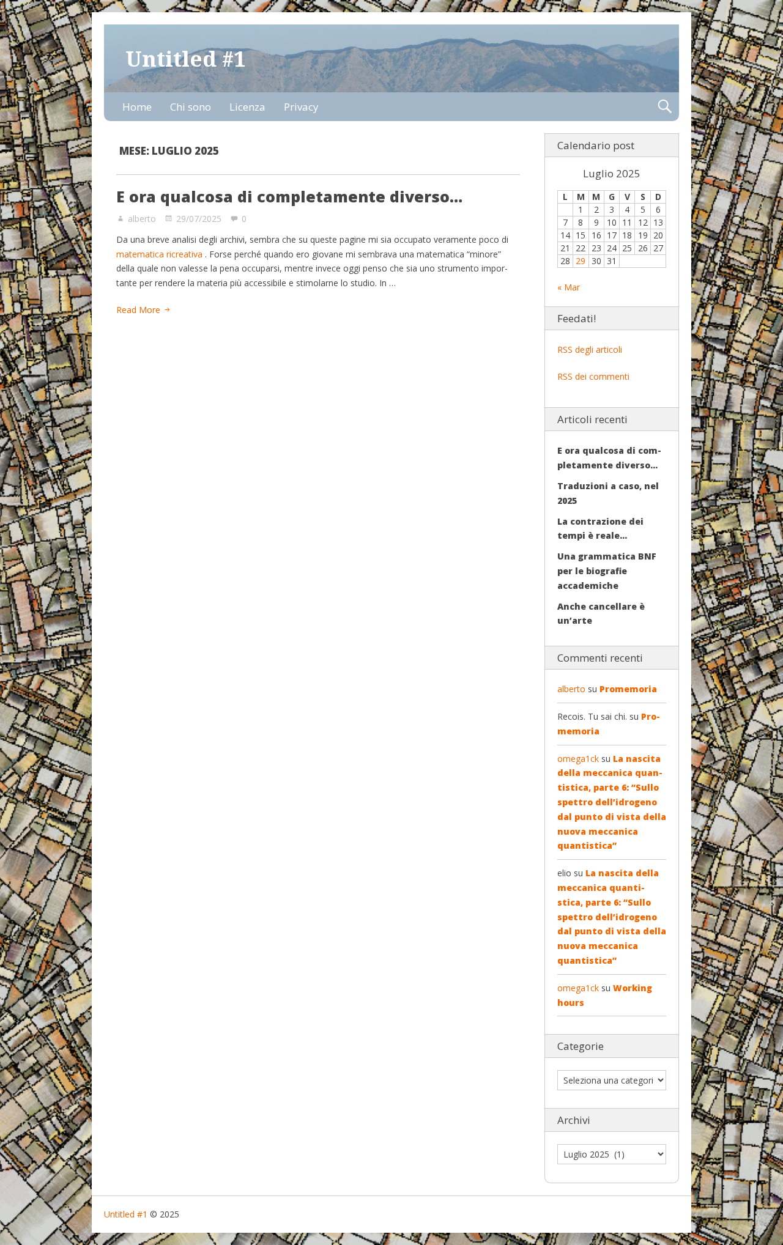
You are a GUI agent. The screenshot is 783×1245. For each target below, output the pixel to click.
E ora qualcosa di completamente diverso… (289, 196)
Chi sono (190, 107)
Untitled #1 (185, 58)
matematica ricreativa (159, 254)
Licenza (247, 107)
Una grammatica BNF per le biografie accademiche (606, 570)
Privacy (301, 107)
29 (580, 261)
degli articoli (589, 349)
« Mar (568, 287)
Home (137, 107)
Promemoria (628, 689)
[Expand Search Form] (664, 106)
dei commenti (593, 376)
